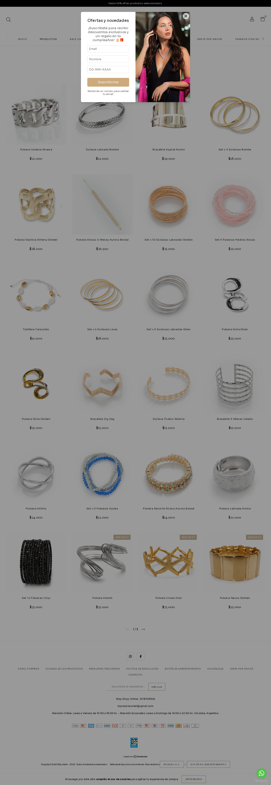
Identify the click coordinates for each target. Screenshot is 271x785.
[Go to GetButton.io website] (261, 781)
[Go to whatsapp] (261, 773)
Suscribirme (108, 82)
